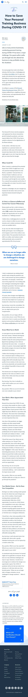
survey (12, 88)
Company (6, 664)
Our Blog (6, 2)
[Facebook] (11, 595)
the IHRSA (12, 74)
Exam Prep (6, 649)
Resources (17, 664)
